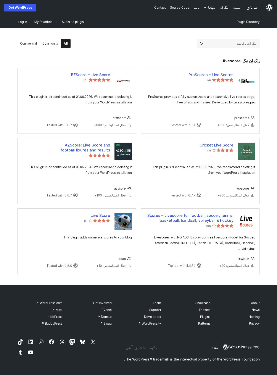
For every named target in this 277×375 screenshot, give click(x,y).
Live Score (100, 215)
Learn (157, 303)
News (256, 310)
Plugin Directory (248, 22)
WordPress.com (49, 303)
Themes (204, 310)
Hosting (254, 317)
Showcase (202, 303)
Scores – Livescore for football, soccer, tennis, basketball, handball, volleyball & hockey (190, 218)
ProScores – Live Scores (211, 74)
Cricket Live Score (217, 145)
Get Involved (102, 303)
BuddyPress (51, 323)
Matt (57, 310)
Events (107, 310)
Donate (104, 317)
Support (155, 310)
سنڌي (214, 347)
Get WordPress (20, 7)
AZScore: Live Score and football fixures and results (85, 147)
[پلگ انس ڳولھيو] (201, 43)
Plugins (205, 317)
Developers (152, 317)
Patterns (204, 323)
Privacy (254, 323)
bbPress (54, 317)
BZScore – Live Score (90, 74)
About (255, 303)
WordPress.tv (149, 323)
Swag (106, 323)
